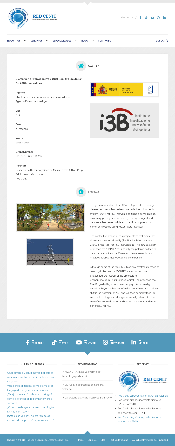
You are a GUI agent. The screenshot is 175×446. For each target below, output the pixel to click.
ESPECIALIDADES (62, 40)
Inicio (81, 440)
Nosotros (14, 40)
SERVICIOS (37, 40)
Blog (84, 40)
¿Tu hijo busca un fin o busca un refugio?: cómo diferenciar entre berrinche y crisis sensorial (30, 398)
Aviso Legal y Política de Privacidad (150, 440)
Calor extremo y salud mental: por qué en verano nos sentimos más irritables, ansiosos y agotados (32, 377)
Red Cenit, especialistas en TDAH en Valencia (143, 395)
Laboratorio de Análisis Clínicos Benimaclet (88, 397)
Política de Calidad (119, 440)
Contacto (104, 40)
